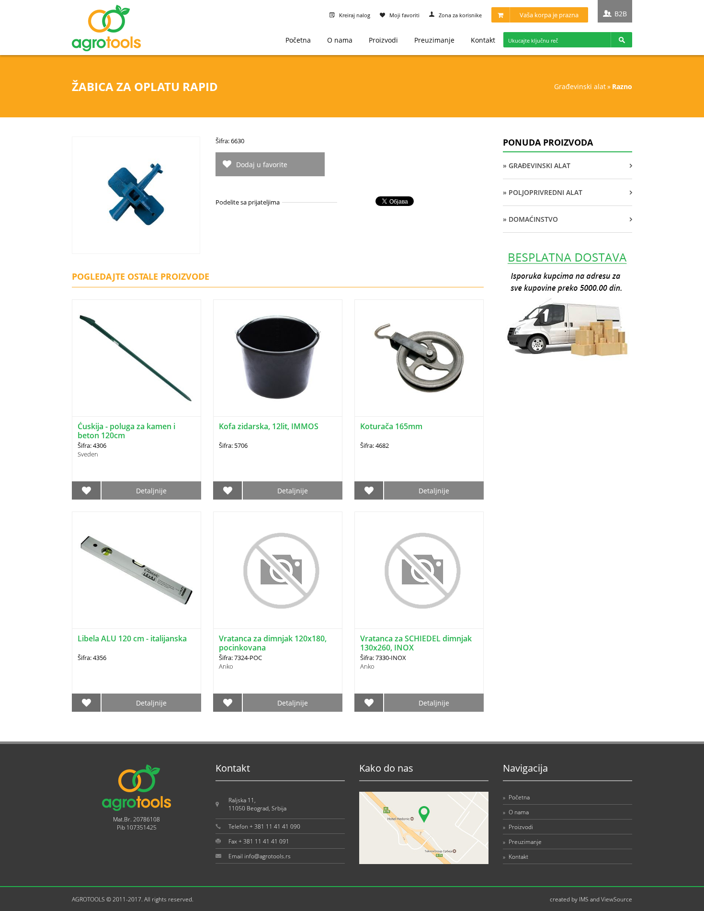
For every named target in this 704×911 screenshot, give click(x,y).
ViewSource (616, 899)
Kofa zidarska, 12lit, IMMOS (268, 426)
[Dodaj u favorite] (86, 490)
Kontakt (483, 40)
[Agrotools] (106, 49)
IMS (584, 899)
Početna (298, 40)
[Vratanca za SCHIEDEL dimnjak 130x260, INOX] (419, 570)
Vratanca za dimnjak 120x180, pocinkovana (273, 643)
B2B (620, 13)
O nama (339, 40)
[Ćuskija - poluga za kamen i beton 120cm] (136, 358)
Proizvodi (383, 40)
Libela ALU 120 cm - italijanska (132, 638)
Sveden (88, 454)
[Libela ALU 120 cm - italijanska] (136, 570)
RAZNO (622, 86)
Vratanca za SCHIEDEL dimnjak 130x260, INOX (416, 643)
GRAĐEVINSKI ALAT (580, 86)
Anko (226, 666)
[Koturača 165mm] (419, 358)
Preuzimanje (434, 40)
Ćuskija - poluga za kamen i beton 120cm (126, 431)
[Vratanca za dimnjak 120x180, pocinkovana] (278, 570)
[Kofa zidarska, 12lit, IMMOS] (278, 358)
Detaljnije (151, 490)
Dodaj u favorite (261, 164)
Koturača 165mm (391, 426)
